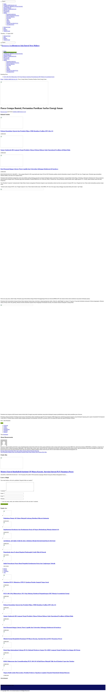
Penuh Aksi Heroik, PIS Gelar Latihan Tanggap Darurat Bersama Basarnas (20, 450)
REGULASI (6, 10)
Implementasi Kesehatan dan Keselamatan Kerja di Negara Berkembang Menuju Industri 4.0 (31, 529)
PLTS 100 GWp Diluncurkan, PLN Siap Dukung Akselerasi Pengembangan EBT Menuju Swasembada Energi (28, 76)
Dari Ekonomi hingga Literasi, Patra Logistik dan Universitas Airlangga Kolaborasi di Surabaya (29, 169)
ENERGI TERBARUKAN (9, 9)
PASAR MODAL (10, 16)
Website (2, 498)
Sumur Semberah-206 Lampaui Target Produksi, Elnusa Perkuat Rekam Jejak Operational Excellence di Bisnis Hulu (35, 150)
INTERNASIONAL (11, 14)
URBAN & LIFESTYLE (12, 23)
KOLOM (8, 18)
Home (4, 3)
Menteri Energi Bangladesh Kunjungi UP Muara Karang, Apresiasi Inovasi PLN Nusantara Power (37, 472)
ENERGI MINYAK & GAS (10, 5)
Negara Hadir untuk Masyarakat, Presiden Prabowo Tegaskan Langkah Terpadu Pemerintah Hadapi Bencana (36, 672)
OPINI (7, 20)
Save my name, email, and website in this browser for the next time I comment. (20, 501)
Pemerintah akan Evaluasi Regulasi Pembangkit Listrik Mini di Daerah (24, 552)
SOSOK (8, 22)
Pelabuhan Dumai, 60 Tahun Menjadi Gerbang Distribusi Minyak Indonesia (26, 518)
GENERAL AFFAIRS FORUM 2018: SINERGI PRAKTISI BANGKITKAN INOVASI (29, 541)
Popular (5, 570)
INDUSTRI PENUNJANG (12, 15)
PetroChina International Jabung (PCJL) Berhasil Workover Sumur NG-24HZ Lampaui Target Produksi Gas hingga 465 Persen (41, 650)
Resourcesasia (4, 111)
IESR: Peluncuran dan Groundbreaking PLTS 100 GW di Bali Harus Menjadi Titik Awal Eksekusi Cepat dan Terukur (38, 661)
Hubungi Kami (6, 27)
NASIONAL (6, 11)
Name (2, 493)
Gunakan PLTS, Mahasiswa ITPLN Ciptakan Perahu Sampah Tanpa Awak (26, 582)
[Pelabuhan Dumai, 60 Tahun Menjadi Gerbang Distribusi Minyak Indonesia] (7, 515)
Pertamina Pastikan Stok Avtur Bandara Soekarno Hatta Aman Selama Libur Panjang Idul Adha (24, 452)
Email (2, 496)
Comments (5, 571)
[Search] (1, 1)
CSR (7, 19)
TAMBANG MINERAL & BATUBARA (13, 6)
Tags (4, 572)
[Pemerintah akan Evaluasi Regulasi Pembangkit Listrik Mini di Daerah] (7, 549)
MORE (5, 13)
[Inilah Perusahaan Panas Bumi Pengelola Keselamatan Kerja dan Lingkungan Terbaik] (7, 560)
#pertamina (5, 434)
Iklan (4, 28)
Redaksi (5, 29)
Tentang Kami (6, 31)
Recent (5, 568)
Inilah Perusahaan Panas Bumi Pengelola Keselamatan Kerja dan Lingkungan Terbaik (29, 563)
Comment (3, 490)
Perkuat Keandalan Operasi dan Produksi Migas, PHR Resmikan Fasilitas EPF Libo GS (27, 131)
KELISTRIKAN (7, 7)
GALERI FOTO (10, 24)
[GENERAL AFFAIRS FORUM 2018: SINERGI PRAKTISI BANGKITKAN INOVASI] (7, 538)
